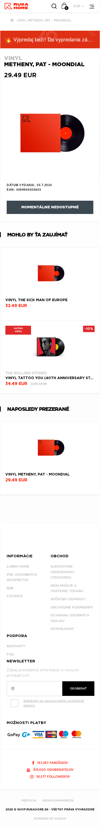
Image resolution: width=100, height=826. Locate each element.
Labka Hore (18, 566)
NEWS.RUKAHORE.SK (58, 800)
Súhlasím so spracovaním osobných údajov (53, 703)
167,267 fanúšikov (52, 763)
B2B (10, 588)
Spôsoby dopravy (68, 599)
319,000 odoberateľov (53, 770)
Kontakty (16, 646)
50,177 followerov (52, 776)
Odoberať (78, 688)
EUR (77, 6)
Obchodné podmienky (72, 607)
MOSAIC (60, 818)
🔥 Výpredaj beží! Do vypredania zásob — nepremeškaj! (52, 39)
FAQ (10, 654)
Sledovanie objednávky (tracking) (62, 571)
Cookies (15, 596)
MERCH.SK (28, 800)
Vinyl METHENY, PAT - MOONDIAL (44, 20)
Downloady (62, 629)
